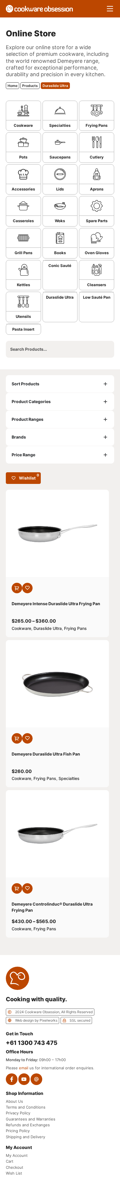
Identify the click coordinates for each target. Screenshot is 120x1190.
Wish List (14, 1173)
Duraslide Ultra (60, 297)
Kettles (23, 284)
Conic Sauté (59, 265)
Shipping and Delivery (25, 1136)
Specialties (59, 125)
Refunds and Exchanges (28, 1125)
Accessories (23, 189)
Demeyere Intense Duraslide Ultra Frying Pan (56, 603)
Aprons (96, 189)
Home (12, 85)
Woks (60, 220)
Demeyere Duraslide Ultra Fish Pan (46, 753)
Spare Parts (96, 220)
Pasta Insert (23, 329)
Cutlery (97, 157)
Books (60, 252)
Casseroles (23, 220)
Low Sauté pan (96, 297)
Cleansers (96, 284)
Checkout (14, 1167)
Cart (9, 1161)
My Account (17, 1155)
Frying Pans (96, 125)
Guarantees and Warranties (30, 1119)
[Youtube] (24, 1079)
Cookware (23, 125)
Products (30, 85)
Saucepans (60, 157)
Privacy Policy (18, 1113)
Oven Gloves (97, 252)
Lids (60, 189)
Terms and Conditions (25, 1107)
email (23, 1068)
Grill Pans (23, 252)
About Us (14, 1101)
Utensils (23, 316)
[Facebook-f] (11, 1079)
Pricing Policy (18, 1130)
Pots (23, 157)
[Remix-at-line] (36, 1079)
